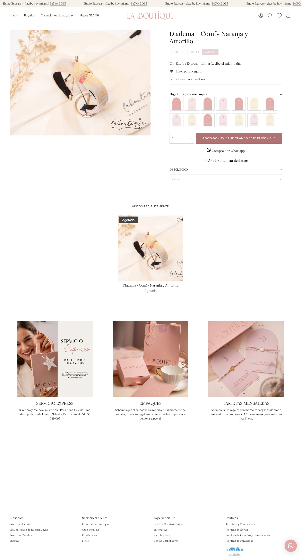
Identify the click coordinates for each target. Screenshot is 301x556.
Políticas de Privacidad (239, 540)
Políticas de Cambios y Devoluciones (248, 535)
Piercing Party (162, 535)
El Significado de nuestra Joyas (29, 529)
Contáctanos (89, 535)
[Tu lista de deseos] (279, 15)
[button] (14, 15)
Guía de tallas (90, 529)
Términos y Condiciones (240, 524)
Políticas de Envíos (237, 529)
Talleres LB (160, 529)
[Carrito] (288, 15)
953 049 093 (58, 3)
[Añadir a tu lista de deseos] (179, 220)
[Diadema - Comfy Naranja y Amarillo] (150, 248)
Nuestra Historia (20, 524)
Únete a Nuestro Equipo (168, 524)
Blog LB (14, 540)
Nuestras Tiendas (21, 535)
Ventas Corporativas (166, 540)
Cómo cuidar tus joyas (95, 524)
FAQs (85, 540)
